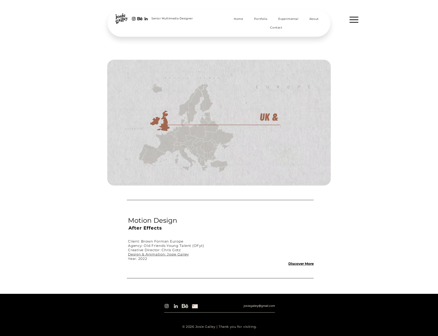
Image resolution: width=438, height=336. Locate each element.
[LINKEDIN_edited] (146, 19)
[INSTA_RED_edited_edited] (134, 19)
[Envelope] (195, 305)
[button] (353, 19)
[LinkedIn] (176, 306)
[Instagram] (166, 306)
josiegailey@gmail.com (259, 306)
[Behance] (140, 19)
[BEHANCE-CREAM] (185, 306)
